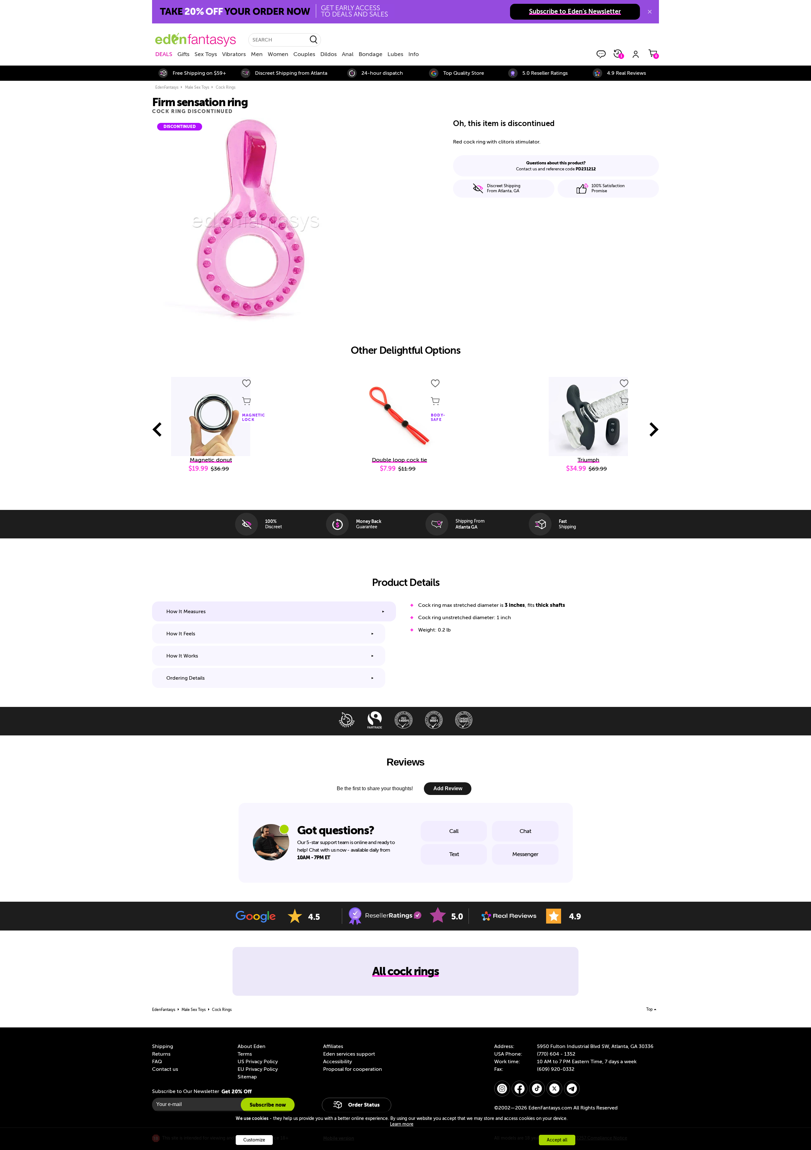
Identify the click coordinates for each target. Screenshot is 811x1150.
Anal (348, 54)
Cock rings (225, 87)
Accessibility (337, 1061)
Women (278, 54)
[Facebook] (519, 1088)
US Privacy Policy (258, 1061)
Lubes (395, 54)
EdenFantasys (166, 87)
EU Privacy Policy (258, 1069)
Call (453, 831)
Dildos (328, 54)
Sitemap (247, 1077)
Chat (525, 831)
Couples (304, 54)
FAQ (157, 1061)
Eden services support (349, 1054)
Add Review (447, 788)
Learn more (401, 1124)
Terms (245, 1054)
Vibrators (234, 54)
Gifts (183, 54)
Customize (254, 1140)
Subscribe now (268, 1105)
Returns (161, 1054)
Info (413, 54)
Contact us (165, 1069)
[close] (649, 11)
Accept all (557, 1140)
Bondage (370, 54)
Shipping (162, 1046)
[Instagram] (502, 1088)
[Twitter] (554, 1088)
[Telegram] (572, 1088)
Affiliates (333, 1046)
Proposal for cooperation (352, 1069)
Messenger (525, 854)
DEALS (163, 54)
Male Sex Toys (197, 87)
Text (454, 854)
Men (257, 54)
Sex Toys (206, 54)
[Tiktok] (537, 1088)
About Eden (251, 1046)
